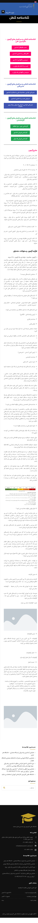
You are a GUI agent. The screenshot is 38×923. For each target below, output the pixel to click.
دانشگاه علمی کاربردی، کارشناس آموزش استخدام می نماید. (18, 774)
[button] (20, 48)
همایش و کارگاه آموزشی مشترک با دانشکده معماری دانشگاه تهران (19, 864)
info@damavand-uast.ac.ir (24, 846)
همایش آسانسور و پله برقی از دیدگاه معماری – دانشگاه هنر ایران (19, 861)
